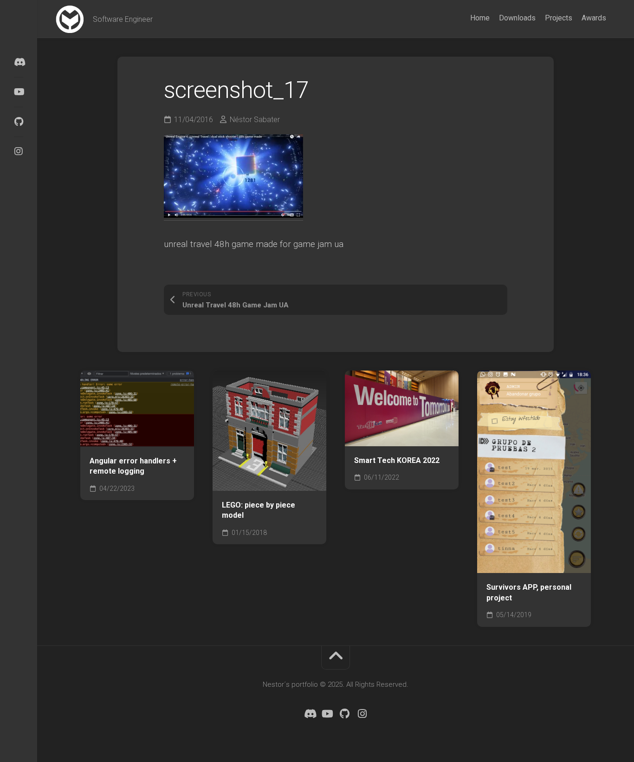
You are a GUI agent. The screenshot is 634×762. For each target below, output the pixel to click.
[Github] (18, 122)
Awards (594, 17)
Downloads (517, 17)
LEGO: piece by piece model (258, 510)
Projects (558, 17)
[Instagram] (18, 151)
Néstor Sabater (255, 119)
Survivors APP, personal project (528, 592)
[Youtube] (18, 92)
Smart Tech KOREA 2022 (397, 460)
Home (480, 17)
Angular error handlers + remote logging (133, 466)
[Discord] (18, 62)
